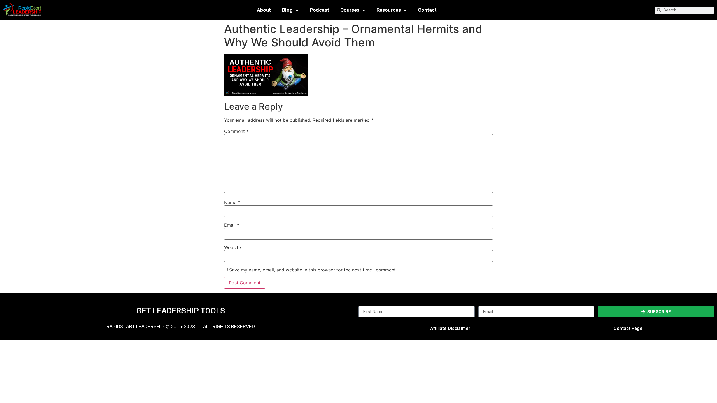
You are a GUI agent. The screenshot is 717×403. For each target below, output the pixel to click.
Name (232, 202)
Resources (388, 10)
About (264, 10)
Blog (287, 10)
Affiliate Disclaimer (450, 328)
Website (232, 247)
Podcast (319, 10)
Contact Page (628, 328)
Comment (236, 131)
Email (231, 225)
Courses (349, 10)
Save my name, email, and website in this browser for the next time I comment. (313, 270)
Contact (427, 10)
